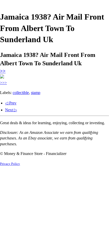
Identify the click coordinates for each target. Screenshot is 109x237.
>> (3, 71)
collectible (21, 92)
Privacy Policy (10, 164)
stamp (35, 92)
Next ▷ (11, 110)
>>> (3, 83)
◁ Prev (10, 103)
